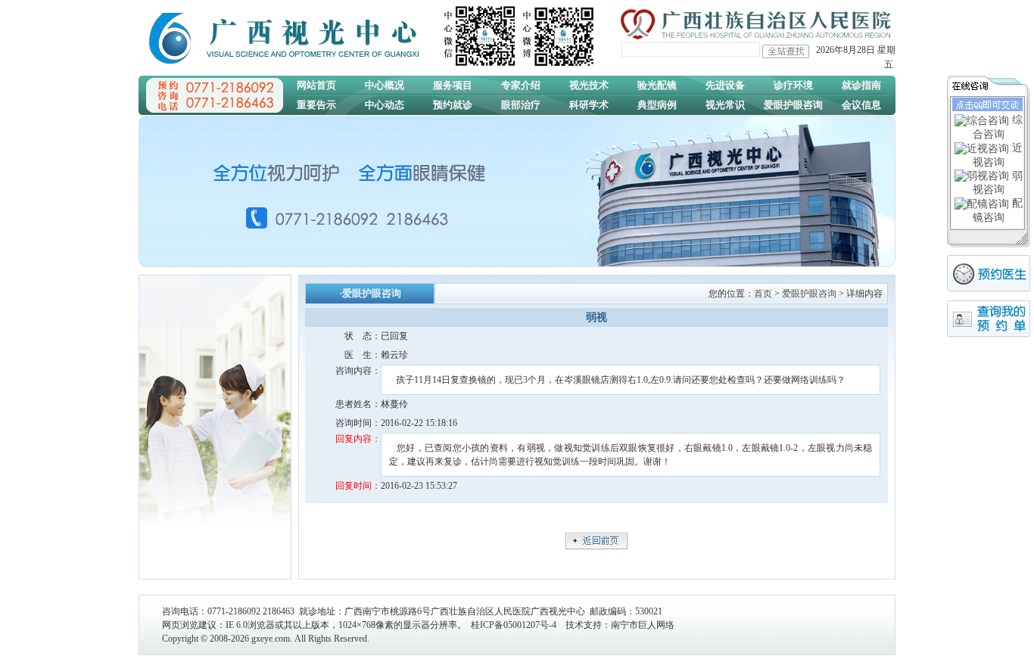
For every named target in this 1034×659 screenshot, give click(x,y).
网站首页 (316, 85)
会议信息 (861, 104)
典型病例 (657, 104)
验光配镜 (657, 85)
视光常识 (725, 104)
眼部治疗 (520, 104)
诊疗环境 (793, 85)
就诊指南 (861, 85)
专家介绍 (520, 85)
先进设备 (725, 85)
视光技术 (589, 85)
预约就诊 (452, 104)
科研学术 (589, 104)
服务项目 (452, 85)
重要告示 (316, 104)
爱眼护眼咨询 (793, 104)
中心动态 (384, 104)
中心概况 (384, 85)
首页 (763, 293)
